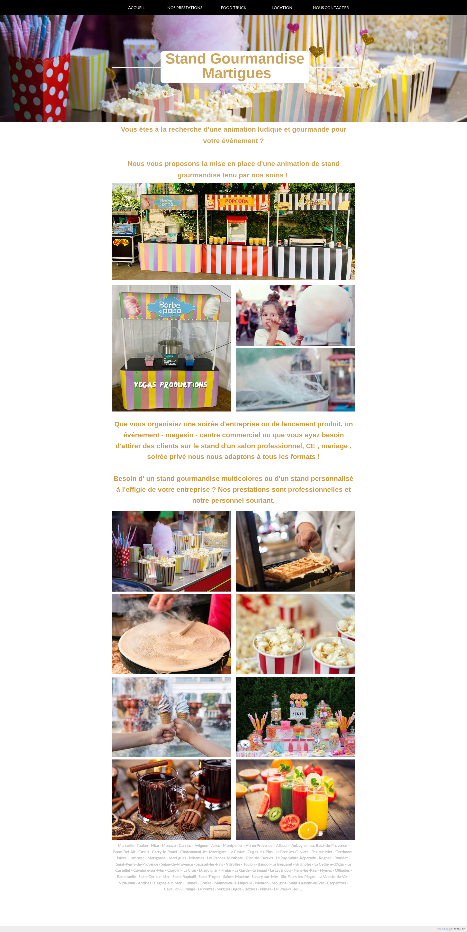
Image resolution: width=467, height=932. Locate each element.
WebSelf (459, 929)
